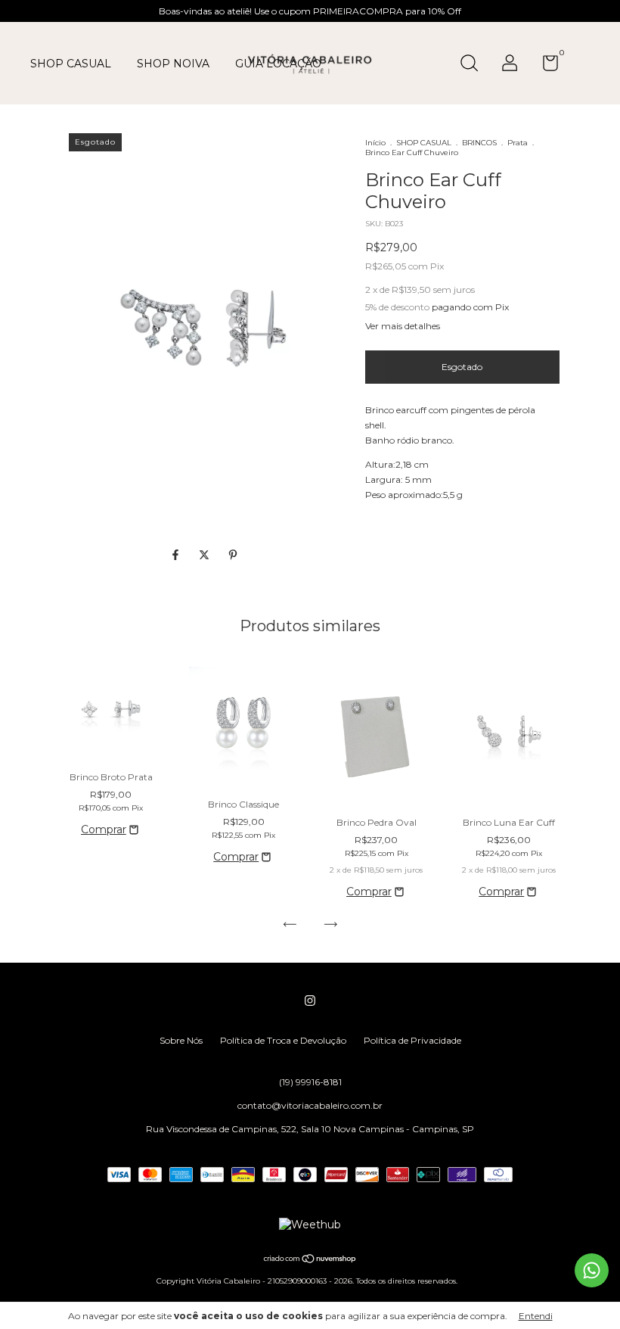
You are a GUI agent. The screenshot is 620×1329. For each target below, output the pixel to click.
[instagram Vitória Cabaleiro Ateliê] (310, 1000)
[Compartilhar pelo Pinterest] (233, 555)
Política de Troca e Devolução (283, 1040)
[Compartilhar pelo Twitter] (205, 555)
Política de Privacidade (412, 1040)
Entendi (536, 1315)
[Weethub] (310, 1224)
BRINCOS (479, 143)
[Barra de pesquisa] (474, 64)
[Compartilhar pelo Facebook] (177, 555)
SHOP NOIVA (173, 63)
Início (375, 143)
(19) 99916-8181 (310, 1082)
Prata (517, 143)
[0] (545, 66)
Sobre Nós (181, 1040)
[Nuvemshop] (310, 1260)
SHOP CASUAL (70, 63)
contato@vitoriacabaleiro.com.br (310, 1105)
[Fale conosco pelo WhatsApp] (592, 1270)
